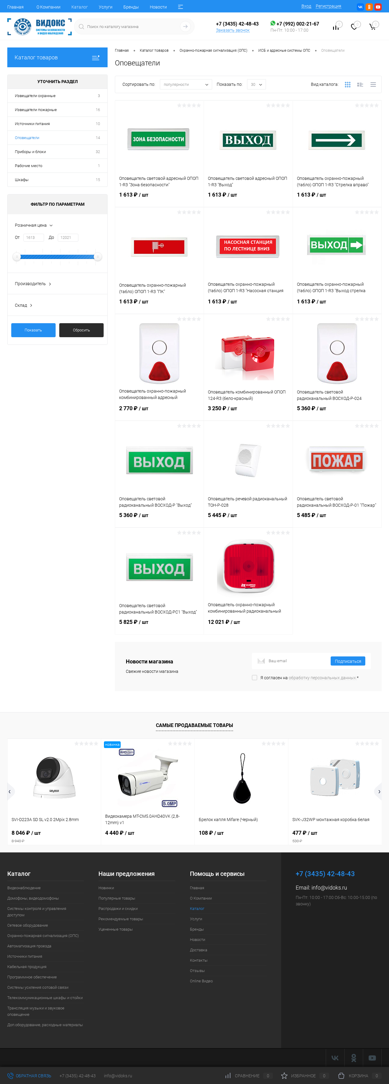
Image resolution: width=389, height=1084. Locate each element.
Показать (33, 330)
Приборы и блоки (30, 151)
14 (98, 137)
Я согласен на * (309, 677)
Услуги (105, 7)
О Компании (48, 7)
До (51, 237)
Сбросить (81, 330)
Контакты (199, 960)
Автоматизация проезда (29, 946)
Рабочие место (28, 165)
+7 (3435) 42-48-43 (78, 1075)
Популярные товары (116, 898)
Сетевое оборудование (27, 925)
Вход (306, 6)
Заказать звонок (233, 30)
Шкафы (22, 179)
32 (98, 151)
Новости (158, 7)
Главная (15, 7)
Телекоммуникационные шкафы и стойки (45, 997)
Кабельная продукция (26, 966)
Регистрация (328, 6)
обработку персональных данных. (323, 677)
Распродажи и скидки (118, 908)
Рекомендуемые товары (120, 919)
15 (98, 179)
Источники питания (32, 123)
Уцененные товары (115, 929)
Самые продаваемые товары (194, 725)
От (17, 237)
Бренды (131, 7)
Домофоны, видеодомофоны (33, 898)
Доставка (198, 950)
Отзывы (197, 970)
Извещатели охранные (35, 95)
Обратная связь (33, 1075)
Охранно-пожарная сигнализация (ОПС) (43, 935)
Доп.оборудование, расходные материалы (45, 1025)
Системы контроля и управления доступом (36, 911)
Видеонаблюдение (24, 888)
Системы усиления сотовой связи (37, 987)
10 (98, 123)
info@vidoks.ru (329, 887)
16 (98, 109)
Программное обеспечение (32, 977)
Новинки (106, 888)
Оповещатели (27, 137)
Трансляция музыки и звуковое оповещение (35, 1011)
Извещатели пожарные (36, 109)
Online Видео (201, 981)
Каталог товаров (36, 57)
